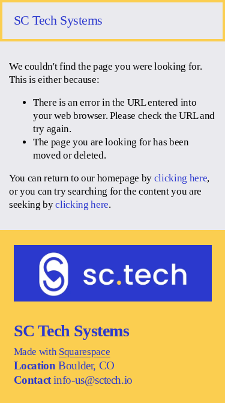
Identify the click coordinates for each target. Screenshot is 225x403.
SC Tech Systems (58, 20)
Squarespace (84, 351)
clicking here (181, 178)
